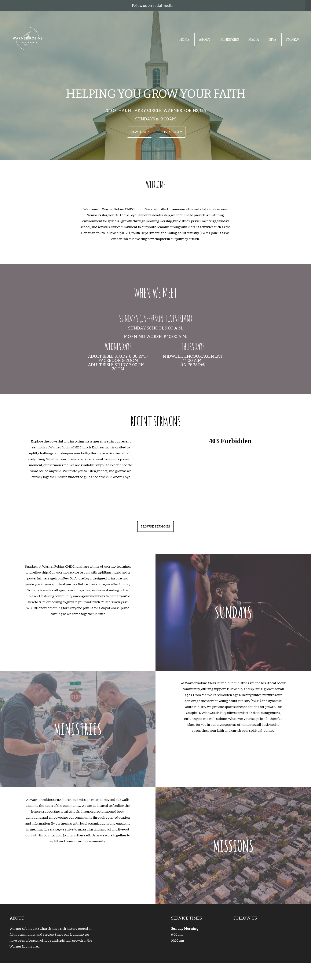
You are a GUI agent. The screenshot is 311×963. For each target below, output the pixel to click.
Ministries (229, 40)
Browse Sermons (155, 526)
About (205, 40)
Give (272, 40)
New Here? (139, 132)
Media (253, 40)
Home (184, 40)
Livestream (172, 132)
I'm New (292, 40)
